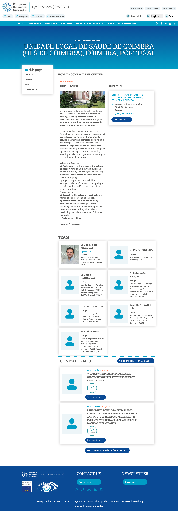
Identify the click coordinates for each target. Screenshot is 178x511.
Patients (67, 23)
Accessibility (137, 16)
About (21, 23)
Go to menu (136, 8)
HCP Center (30, 74)
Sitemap (39, 501)
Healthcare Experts (89, 23)
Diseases (35, 23)
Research (51, 23)
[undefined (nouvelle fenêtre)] (161, 23)
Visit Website (119, 119)
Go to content (152, 8)
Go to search (169, 8)
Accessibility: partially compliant (103, 501)
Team (27, 84)
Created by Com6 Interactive (89, 506)
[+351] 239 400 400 (124, 113)
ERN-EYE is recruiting (132, 501)
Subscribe (130, 482)
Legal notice (79, 501)
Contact (28, 79)
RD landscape (127, 23)
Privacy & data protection (58, 501)
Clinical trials (31, 89)
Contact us (85, 482)
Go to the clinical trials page (134, 360)
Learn (110, 23)
